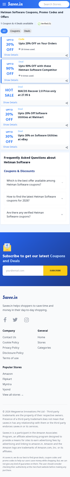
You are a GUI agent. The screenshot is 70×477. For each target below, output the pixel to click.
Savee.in (10, 297)
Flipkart (7, 379)
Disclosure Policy (13, 353)
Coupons (15, 30)
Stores (42, 342)
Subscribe (55, 270)
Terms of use (11, 358)
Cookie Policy (11, 342)
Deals (27, 30)
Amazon (8, 374)
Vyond (6, 389)
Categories (44, 347)
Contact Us (9, 337)
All (4, 30)
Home (41, 337)
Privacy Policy (11, 347)
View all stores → (13, 394)
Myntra (7, 384)
